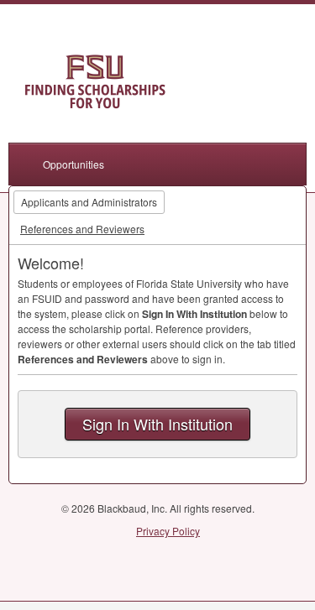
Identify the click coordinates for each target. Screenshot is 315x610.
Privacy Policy (168, 531)
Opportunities (73, 164)
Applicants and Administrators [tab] (89, 202)
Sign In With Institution (157, 424)
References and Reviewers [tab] (82, 229)
